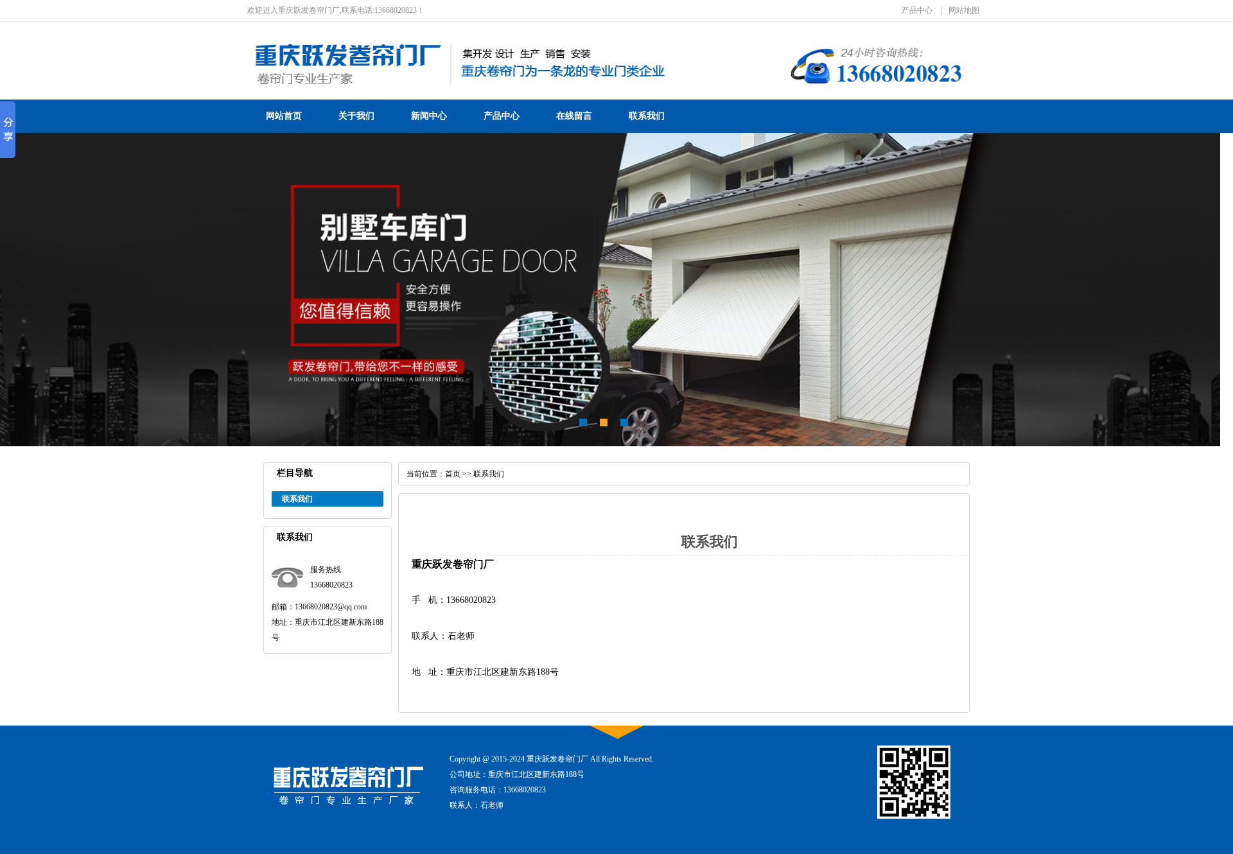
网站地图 (964, 10)
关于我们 (356, 116)
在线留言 (574, 116)
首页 (452, 473)
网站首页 (284, 116)
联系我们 (647, 116)
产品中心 (917, 10)
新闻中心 (429, 116)
